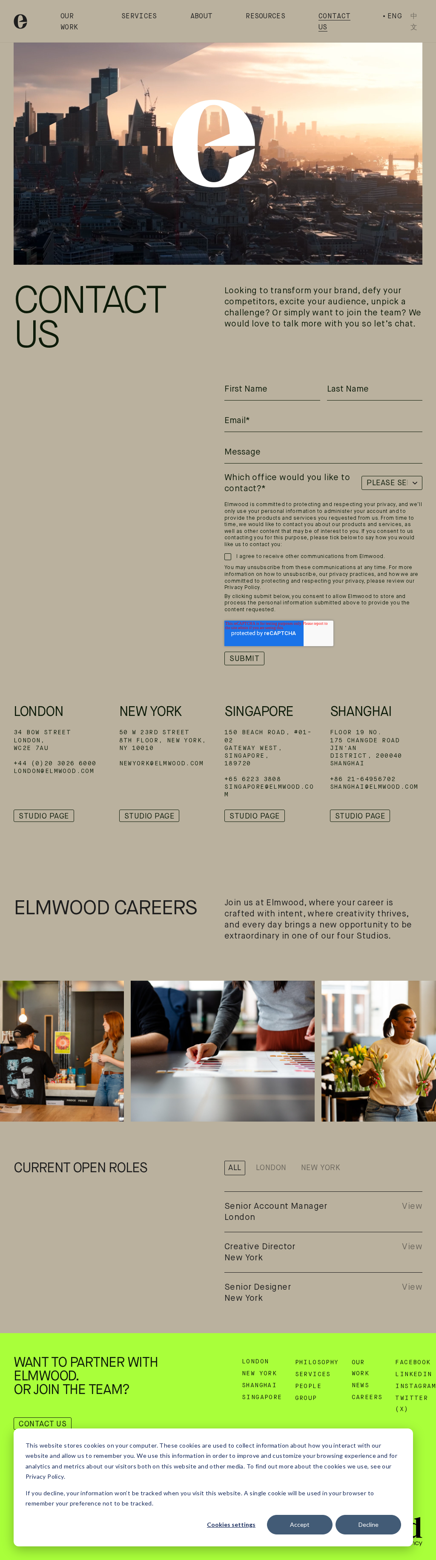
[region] (218, 150)
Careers (367, 1397)
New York (150, 711)
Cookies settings (231, 1524)
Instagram (415, 1386)
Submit (244, 658)
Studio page (44, 816)
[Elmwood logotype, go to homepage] (20, 21)
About (201, 16)
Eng (394, 16)
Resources (265, 16)
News (361, 1385)
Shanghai (361, 711)
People (308, 1386)
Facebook (412, 1362)
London (38, 711)
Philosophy (317, 1362)
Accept (300, 1524)
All (234, 1167)
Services (139, 16)
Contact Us (42, 1424)
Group (306, 1398)
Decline (369, 1524)
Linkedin (413, 1374)
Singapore (258, 711)
